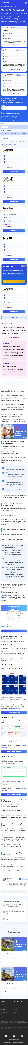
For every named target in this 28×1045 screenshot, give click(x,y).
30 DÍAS (23, 133)
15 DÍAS (14, 133)
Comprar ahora (14, 171)
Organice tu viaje (14, 281)
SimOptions (4, 595)
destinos (7, 6)
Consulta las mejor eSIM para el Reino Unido (10, 113)
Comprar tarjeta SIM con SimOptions (14, 631)
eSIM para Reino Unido (13, 499)
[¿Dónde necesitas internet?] (25, 108)
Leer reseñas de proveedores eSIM (8, 117)
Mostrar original (6, 357)
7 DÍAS (4, 133)
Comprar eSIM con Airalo (14, 712)
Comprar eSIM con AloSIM (14, 751)
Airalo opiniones (16, 708)
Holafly (3, 760)
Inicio (2, 6)
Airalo (2, 668)
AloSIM (3, 721)
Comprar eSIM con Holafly (14, 794)
